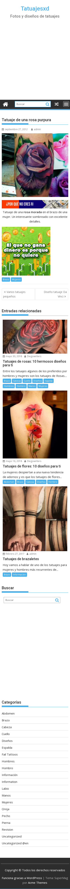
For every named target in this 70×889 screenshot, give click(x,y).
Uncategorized (12, 836)
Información (19, 574)
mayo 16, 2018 (13, 461)
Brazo (6, 279)
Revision (7, 829)
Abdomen (9, 481)
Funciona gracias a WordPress (22, 878)
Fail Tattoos (10, 754)
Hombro (21, 385)
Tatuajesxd (35, 8)
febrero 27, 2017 (14, 553)
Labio (5, 788)
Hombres (9, 385)
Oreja (5, 809)
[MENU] (66, 104)
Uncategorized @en (15, 843)
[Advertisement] (35, 63)
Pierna (6, 823)
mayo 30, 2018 (13, 356)
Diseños (37, 380)
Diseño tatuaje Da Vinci (55, 294)
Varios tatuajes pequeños (14, 294)
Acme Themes (37, 883)
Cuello (27, 380)
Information (9, 782)
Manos (32, 385)
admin (37, 129)
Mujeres (16, 279)
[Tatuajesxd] (5, 104)
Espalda (48, 380)
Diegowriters (33, 356)
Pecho (6, 816)
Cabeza (17, 380)
